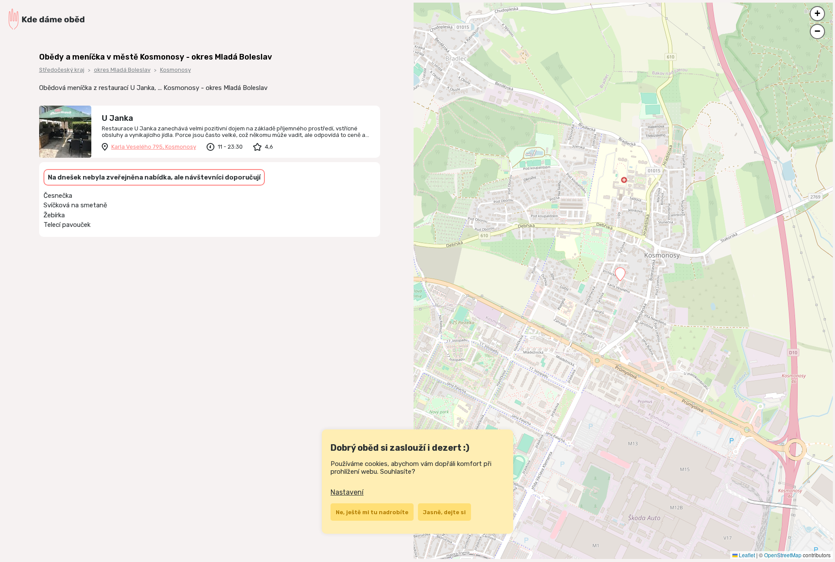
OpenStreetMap (783, 555)
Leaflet (746, 555)
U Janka (117, 118)
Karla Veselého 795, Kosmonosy (153, 146)
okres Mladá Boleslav (122, 70)
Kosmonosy (175, 70)
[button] (620, 274)
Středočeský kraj (61, 70)
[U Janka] (65, 132)
